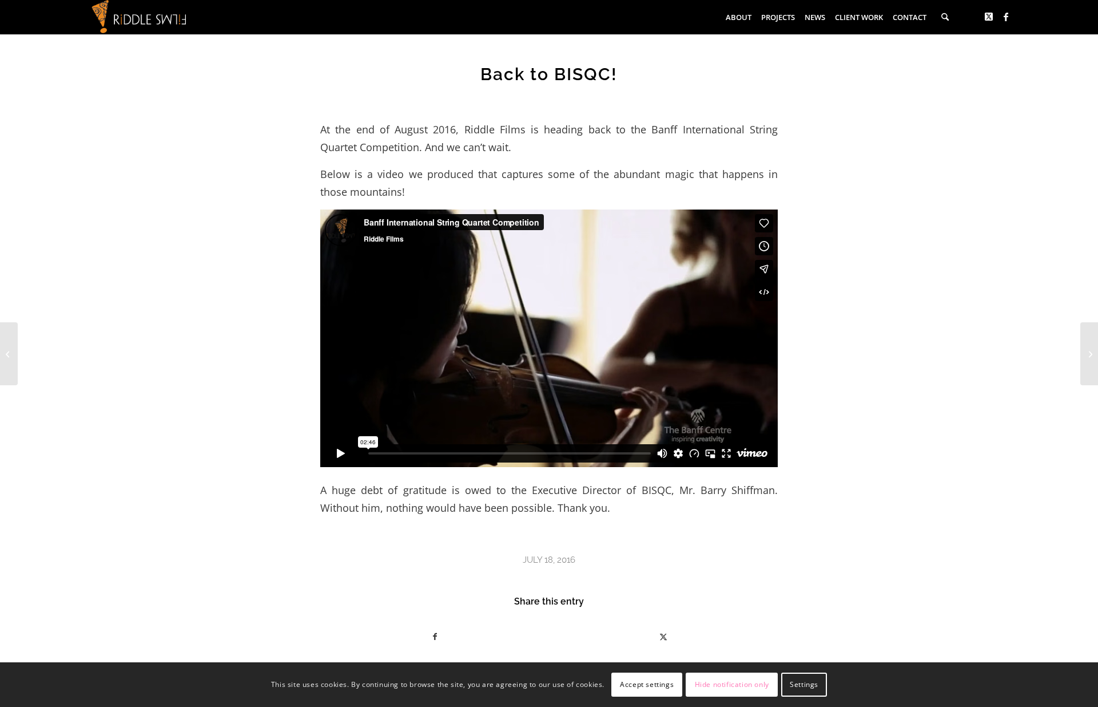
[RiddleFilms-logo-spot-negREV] (138, 17)
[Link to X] (988, 16)
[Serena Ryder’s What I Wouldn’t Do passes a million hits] (9, 353)
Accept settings (647, 684)
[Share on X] (663, 636)
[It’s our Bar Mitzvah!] (1089, 353)
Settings (804, 684)
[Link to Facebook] (1006, 16)
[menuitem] (741, 17)
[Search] (945, 17)
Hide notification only (732, 684)
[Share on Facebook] (435, 636)
